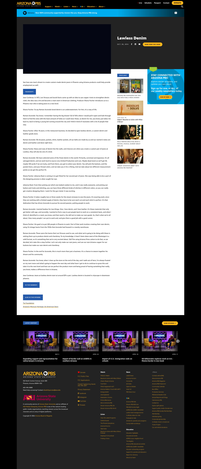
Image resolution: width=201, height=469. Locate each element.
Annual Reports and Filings (160, 397)
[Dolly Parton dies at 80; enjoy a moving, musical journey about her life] (130, 126)
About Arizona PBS (157, 378)
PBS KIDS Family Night (132, 407)
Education (129, 429)
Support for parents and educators (136, 452)
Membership (155, 414)
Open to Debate (131, 386)
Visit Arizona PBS (157, 400)
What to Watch (104, 376)
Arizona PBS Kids (131, 402)
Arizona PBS (42, 407)
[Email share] (140, 44)
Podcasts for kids (131, 418)
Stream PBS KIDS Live (132, 404)
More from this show (152, 44)
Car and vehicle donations (159, 427)
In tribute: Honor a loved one (160, 422)
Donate (82, 372)
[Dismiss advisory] (176, 13)
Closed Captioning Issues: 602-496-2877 (87, 385)
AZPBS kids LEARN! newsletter (135, 410)
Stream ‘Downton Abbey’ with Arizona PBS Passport (128, 167)
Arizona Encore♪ (105, 426)
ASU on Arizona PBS (106, 403)
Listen (102, 414)
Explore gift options (158, 405)
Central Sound (104, 420)
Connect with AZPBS (158, 376)
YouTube (83, 401)
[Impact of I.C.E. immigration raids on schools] (120, 332)
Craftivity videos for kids (133, 415)
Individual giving (156, 416)
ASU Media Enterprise (30, 407)
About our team (131, 457)
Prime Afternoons (105, 400)
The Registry (129, 441)
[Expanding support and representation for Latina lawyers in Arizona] (41, 332)
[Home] (29, 4)
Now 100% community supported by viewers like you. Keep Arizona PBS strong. (66, 13)
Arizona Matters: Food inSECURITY (110, 389)
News (128, 372)
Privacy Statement (84, 389)
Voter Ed (128, 389)
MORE (169, 323)
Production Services (158, 392)
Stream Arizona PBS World (108, 408)
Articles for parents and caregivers (136, 421)
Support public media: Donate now (162, 408)
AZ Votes (128, 384)
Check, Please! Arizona (107, 381)
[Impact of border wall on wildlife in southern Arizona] (81, 332)
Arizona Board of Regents (43, 416)
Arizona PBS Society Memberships (162, 411)
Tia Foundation (28, 303)
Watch (102, 372)
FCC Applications (84, 380)
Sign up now (165, 97)
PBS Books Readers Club (159, 395)
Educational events (131, 436)
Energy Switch (104, 392)
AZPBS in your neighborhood (134, 438)
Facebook (82, 393)
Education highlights (132, 433)
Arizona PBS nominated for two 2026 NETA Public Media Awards (129, 96)
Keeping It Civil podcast (107, 436)
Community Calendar (158, 386)
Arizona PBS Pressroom (159, 384)
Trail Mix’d (103, 384)
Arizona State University (47, 404)
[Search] (181, 6)
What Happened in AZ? (107, 386)
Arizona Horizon (131, 378)
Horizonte (129, 381)
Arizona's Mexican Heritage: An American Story (40, 307)
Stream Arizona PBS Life (107, 405)
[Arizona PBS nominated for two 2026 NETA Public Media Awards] (130, 80)
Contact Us (155, 403)
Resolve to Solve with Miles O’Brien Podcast (110, 432)
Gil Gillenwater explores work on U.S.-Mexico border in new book (157, 360)
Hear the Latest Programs (108, 418)
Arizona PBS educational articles (135, 444)
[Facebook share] (132, 44)
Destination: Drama (106, 397)
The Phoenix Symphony (107, 423)
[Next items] (178, 341)
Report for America (132, 455)
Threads (82, 405)
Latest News (129, 376)
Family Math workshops (133, 423)
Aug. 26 (121, 117)
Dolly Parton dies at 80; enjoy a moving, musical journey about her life (128, 144)
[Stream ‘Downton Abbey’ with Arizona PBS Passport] (130, 150)
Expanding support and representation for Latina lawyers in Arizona (40, 360)
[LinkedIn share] (136, 44)
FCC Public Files (83, 376)
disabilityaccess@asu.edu (52, 390)
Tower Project (156, 425)
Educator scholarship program (135, 449)
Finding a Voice (104, 438)
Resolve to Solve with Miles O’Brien (110, 378)
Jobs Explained (104, 395)
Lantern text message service (134, 413)
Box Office (155, 389)
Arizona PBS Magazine (158, 381)
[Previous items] (23, 341)
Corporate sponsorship (159, 419)
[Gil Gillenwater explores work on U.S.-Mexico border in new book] (160, 332)
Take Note (103, 429)
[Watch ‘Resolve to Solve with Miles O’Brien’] (130, 102)
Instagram (83, 397)
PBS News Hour (130, 392)
